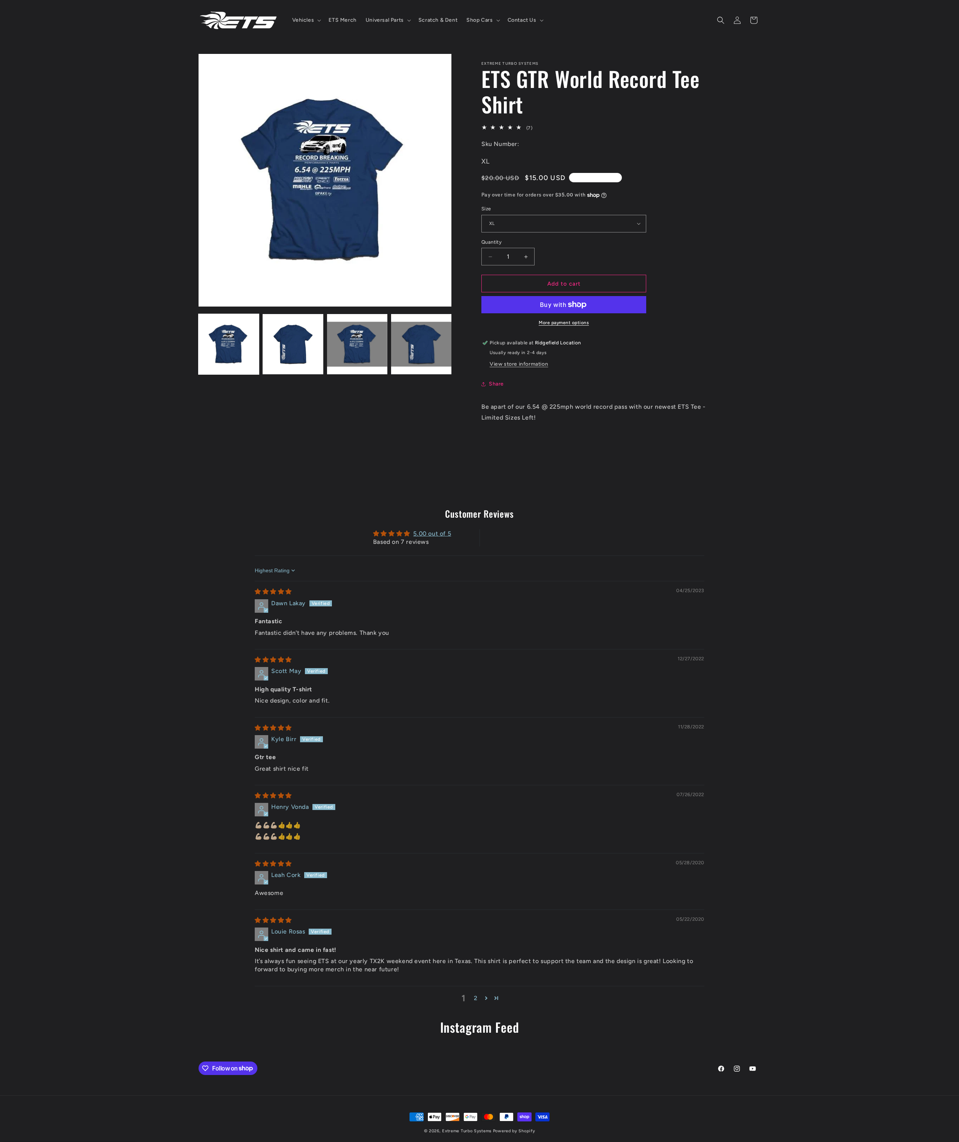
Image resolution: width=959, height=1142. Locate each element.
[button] (306, 20)
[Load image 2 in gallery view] (293, 344)
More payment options (564, 322)
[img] (273, 591)
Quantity (491, 242)
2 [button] (476, 998)
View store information (519, 364)
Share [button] (496, 384)
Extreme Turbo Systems (466, 1131)
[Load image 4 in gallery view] (421, 344)
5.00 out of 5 (432, 533)
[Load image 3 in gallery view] (357, 344)
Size (486, 208)
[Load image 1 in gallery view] (229, 344)
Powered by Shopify (514, 1131)
